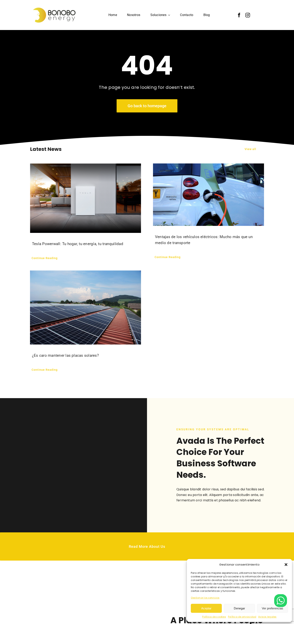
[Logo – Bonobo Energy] (55, 6)
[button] (286, 565)
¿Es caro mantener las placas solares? (65, 355)
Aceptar (206, 608)
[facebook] (239, 15)
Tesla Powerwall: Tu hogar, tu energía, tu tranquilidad (77, 243)
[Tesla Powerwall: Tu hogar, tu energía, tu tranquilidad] (85, 198)
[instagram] (247, 15)
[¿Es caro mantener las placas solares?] (85, 307)
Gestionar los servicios (205, 597)
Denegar (239, 608)
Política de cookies (214, 616)
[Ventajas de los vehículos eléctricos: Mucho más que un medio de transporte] (208, 194)
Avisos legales (267, 616)
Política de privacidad (242, 616)
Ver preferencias (272, 608)
